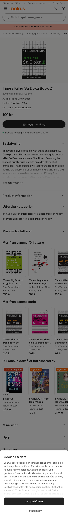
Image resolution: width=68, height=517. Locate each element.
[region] (34, 483)
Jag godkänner (34, 501)
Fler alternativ (34, 510)
